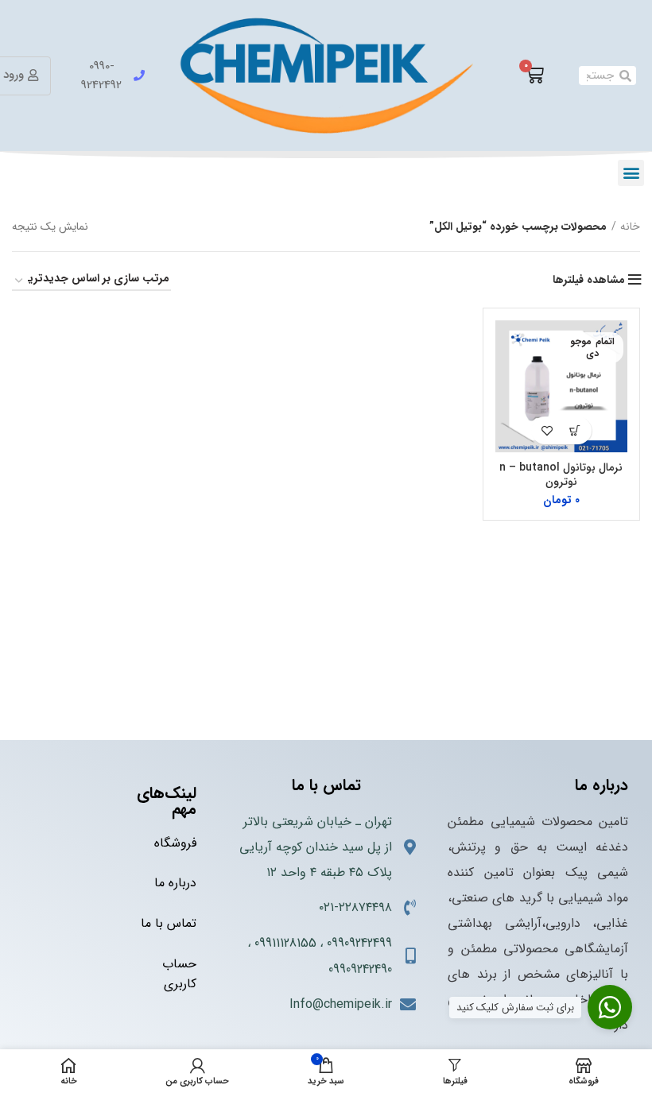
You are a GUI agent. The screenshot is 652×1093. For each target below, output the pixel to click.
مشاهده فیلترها (589, 279)
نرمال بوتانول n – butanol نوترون (561, 474)
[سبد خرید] (534, 75)
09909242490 (360, 969)
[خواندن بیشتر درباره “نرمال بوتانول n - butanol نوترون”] (575, 430)
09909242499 (359, 943)
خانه (630, 226)
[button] (631, 173)
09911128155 (285, 943)
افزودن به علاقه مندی (547, 430)
